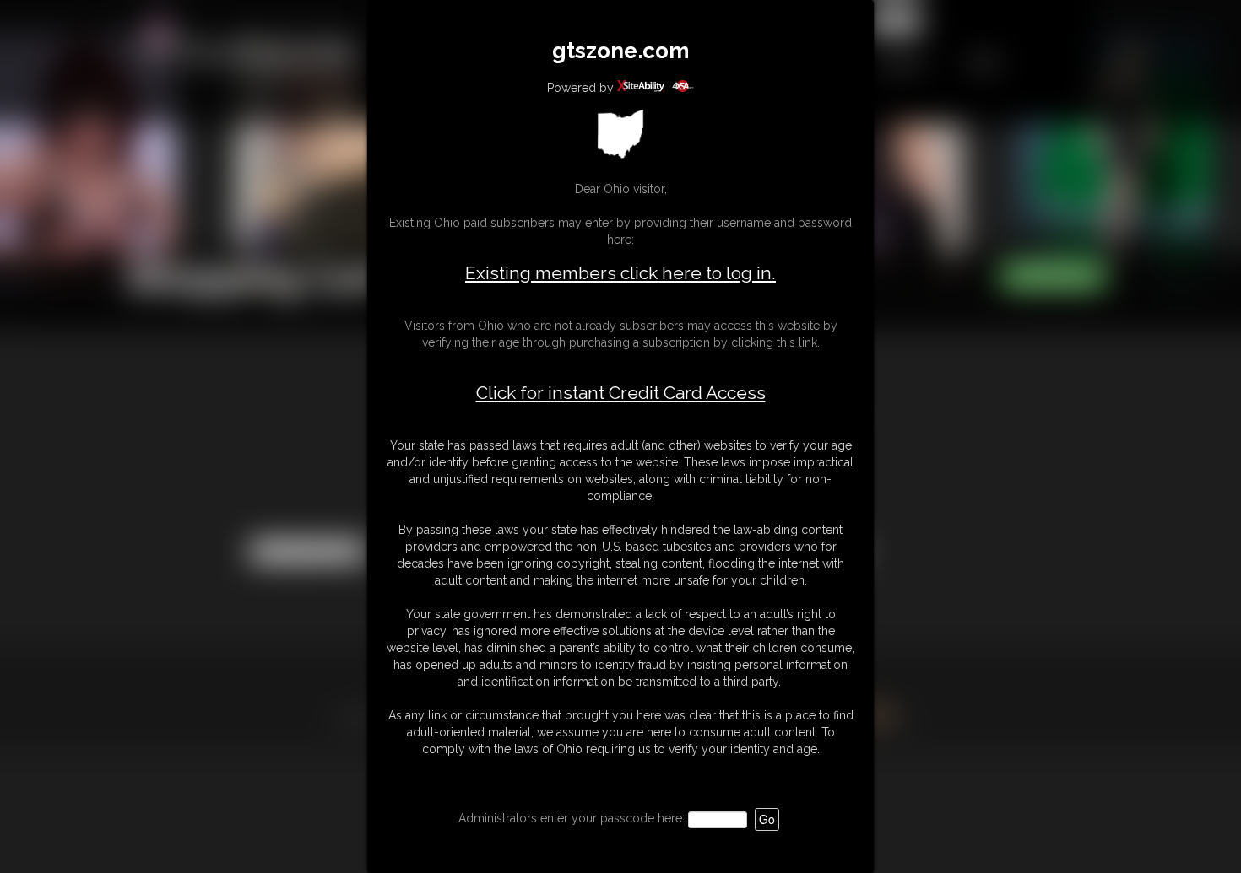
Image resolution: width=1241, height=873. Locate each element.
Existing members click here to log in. (620, 272)
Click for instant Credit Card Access (621, 393)
